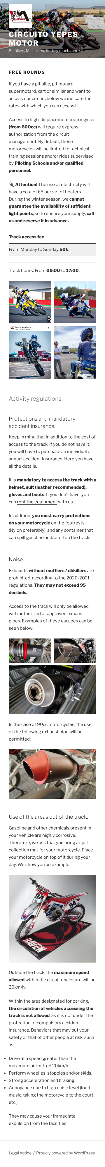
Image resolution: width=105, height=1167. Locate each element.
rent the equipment (37, 502)
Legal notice (20, 1152)
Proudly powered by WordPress (65, 1152)
